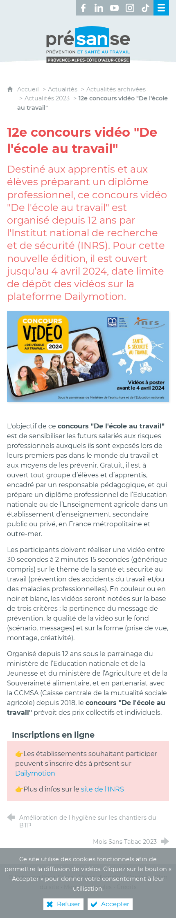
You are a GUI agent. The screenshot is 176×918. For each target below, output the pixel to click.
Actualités (62, 89)
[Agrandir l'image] (88, 356)
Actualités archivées (116, 89)
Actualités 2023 (47, 98)
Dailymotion (35, 773)
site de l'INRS (102, 789)
